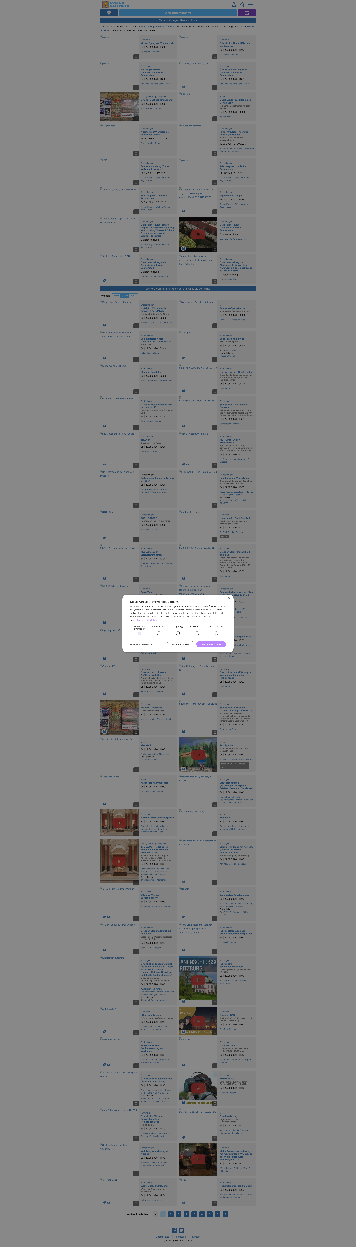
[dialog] (178, 623)
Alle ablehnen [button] (180, 644)
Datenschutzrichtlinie (147, 619)
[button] (141, 644)
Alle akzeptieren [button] (211, 644)
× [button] (229, 598)
